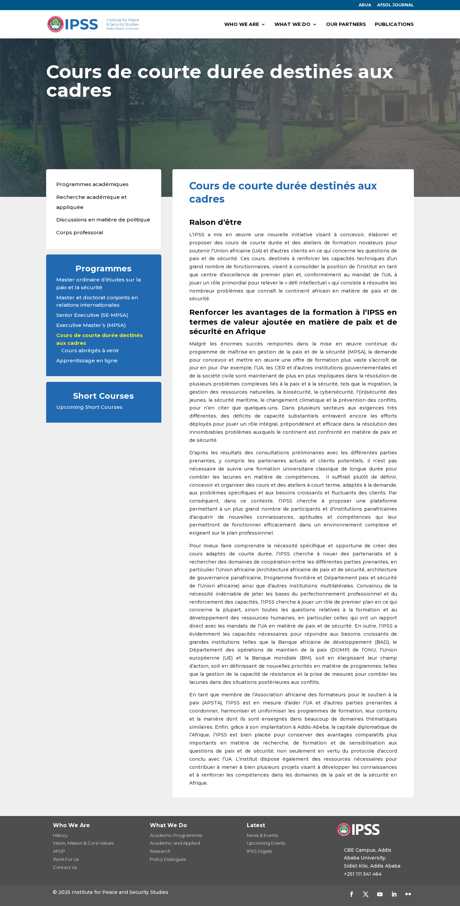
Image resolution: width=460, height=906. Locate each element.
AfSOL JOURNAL (395, 5)
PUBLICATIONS (394, 24)
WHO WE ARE (241, 24)
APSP (59, 851)
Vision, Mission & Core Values (83, 843)
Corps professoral (79, 232)
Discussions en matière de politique (103, 219)
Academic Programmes (176, 835)
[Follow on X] (365, 894)
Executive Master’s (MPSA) (91, 325)
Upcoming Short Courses (89, 407)
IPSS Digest (259, 851)
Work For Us (66, 859)
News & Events (262, 835)
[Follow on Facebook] (351, 894)
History (60, 835)
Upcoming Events (266, 843)
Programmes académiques (92, 184)
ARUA (365, 5)
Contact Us (65, 867)
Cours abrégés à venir (90, 350)
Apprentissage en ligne (87, 360)
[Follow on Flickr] (408, 894)
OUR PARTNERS (346, 24)
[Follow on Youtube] (380, 894)
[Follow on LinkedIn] (394, 894)
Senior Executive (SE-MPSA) (92, 315)
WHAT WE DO (292, 24)
